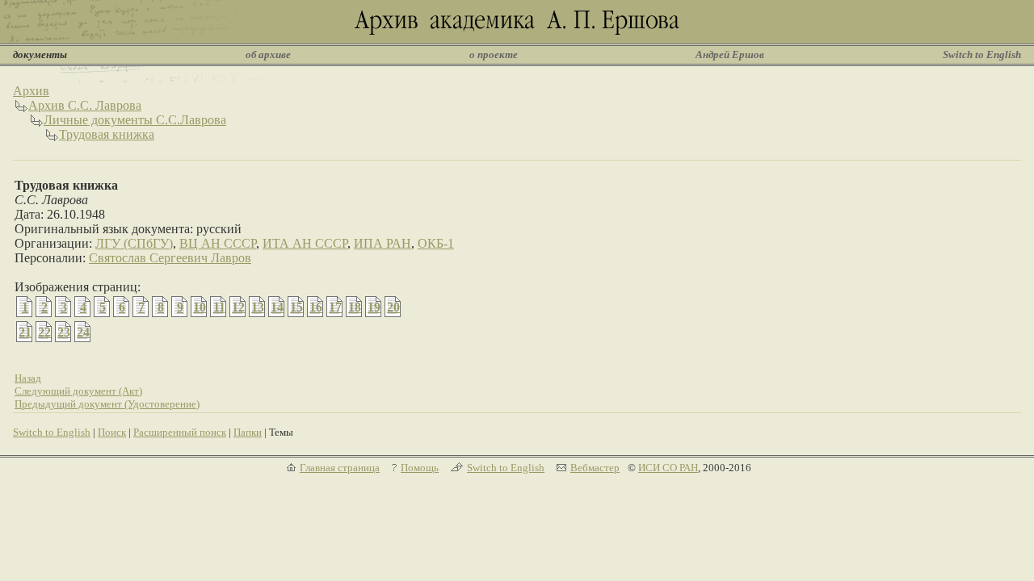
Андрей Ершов (730, 54)
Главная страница (340, 468)
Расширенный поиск (179, 432)
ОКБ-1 (436, 243)
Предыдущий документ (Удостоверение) (107, 404)
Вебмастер (595, 468)
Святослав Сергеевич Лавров (170, 258)
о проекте (493, 54)
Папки (247, 432)
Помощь (420, 468)
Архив (31, 91)
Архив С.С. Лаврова (84, 105)
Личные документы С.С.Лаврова (135, 120)
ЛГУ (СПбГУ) (134, 243)
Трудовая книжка (106, 134)
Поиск (112, 432)
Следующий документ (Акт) (78, 391)
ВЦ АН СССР (217, 243)
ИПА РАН (382, 243)
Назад (28, 378)
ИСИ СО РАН (668, 468)
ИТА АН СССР (305, 243)
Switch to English (982, 54)
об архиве (268, 54)
